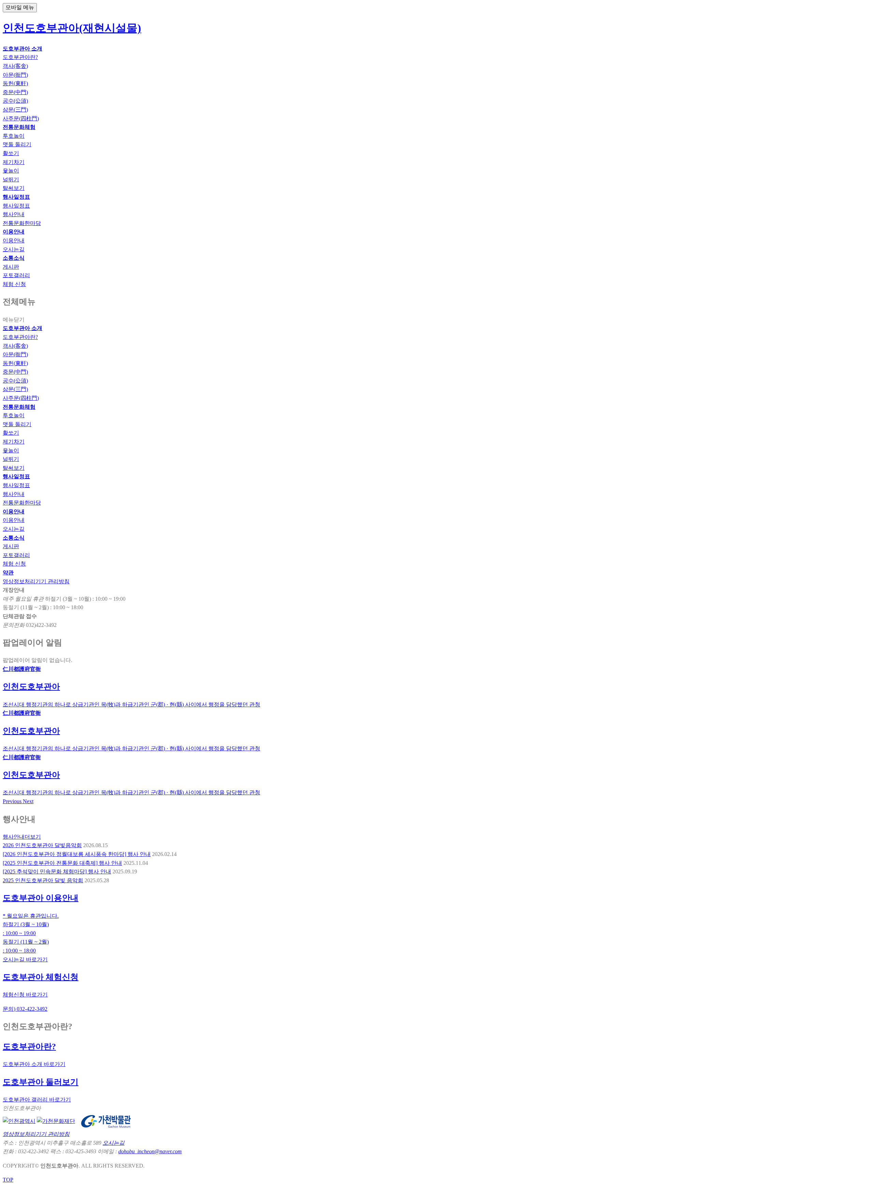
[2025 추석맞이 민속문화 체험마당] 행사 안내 (57, 871)
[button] (13, 801)
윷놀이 (11, 450)
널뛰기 (11, 459)
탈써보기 (14, 468)
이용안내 (14, 520)
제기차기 (14, 442)
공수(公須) (15, 381)
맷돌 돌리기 (17, 424)
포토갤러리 (16, 555)
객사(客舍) (15, 346)
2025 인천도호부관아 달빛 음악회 (43, 880)
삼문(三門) (15, 389)
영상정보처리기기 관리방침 (36, 581)
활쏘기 (11, 433)
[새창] (19, 1121)
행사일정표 (16, 485)
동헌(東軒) (15, 363)
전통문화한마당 (22, 503)
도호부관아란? (20, 337)
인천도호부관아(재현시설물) (72, 28)
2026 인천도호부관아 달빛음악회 (42, 845)
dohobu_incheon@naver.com (150, 1151)
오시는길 (14, 529)
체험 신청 (14, 564)
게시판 (11, 546)
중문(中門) (15, 372)
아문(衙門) (15, 354)
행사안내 (14, 494)
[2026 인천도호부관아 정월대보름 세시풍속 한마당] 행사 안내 (77, 854)
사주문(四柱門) (21, 398)
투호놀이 (14, 415)
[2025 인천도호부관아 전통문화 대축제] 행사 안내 (62, 863)
